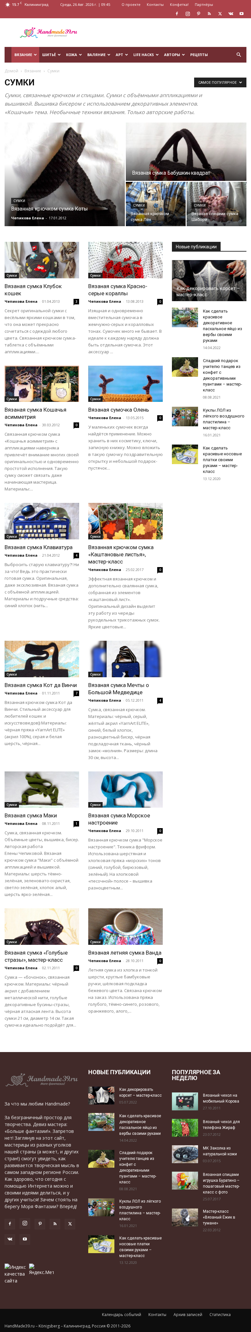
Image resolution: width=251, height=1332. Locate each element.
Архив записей (188, 1314)
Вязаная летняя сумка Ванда (124, 952)
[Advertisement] (169, 32)
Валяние (96, 54)
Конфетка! (179, 4)
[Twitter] (220, 13)
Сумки (19, 201)
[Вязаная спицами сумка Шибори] (216, 204)
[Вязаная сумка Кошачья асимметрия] (42, 384)
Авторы (172, 54)
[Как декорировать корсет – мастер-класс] (209, 280)
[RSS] (209, 13)
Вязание (23, 54)
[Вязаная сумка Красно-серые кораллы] (125, 260)
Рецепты (199, 54)
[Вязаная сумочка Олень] (125, 384)
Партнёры (204, 4)
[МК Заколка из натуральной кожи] (185, 1154)
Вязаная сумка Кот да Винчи (41, 685)
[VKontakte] (231, 13)
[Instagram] (187, 13)
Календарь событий (121, 1314)
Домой (11, 71)
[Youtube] (241, 13)
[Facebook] (177, 13)
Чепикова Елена (27, 217)
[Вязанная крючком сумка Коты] (65, 174)
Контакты (155, 4)
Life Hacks (143, 54)
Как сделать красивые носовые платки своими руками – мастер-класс (222, 460)
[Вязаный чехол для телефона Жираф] (185, 1128)
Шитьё (49, 54)
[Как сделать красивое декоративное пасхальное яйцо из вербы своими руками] (185, 317)
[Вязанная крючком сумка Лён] (156, 204)
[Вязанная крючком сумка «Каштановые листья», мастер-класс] (125, 521)
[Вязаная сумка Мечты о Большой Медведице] (125, 659)
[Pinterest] (198, 13)
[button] (238, 55)
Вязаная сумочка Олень (118, 409)
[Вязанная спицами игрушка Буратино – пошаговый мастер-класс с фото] (185, 1181)
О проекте (131, 4)
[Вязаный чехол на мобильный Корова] (185, 1101)
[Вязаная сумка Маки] (42, 789)
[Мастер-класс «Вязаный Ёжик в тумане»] (185, 1217)
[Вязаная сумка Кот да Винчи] (42, 659)
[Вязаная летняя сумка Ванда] (125, 926)
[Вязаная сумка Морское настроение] (125, 789)
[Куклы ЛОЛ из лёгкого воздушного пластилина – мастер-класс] (185, 416)
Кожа (71, 54)
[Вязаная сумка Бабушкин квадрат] (186, 152)
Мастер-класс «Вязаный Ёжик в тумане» (219, 1217)
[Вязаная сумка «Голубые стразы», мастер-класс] (42, 926)
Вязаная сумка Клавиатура (39, 547)
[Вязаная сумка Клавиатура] (42, 521)
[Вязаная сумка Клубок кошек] (42, 260)
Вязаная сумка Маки (31, 815)
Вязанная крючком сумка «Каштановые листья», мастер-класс (121, 554)
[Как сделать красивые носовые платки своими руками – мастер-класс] (185, 454)
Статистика (220, 1314)
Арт (119, 54)
